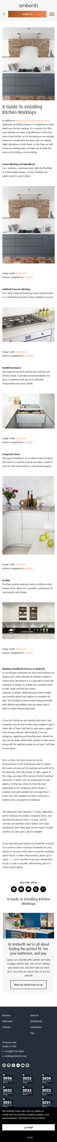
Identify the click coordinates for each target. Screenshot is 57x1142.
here (25, 1118)
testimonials (36, 1021)
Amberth (29, 277)
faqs (32, 1032)
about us (34, 1015)
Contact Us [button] (27, 14)
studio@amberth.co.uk (16, 1056)
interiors (6, 1027)
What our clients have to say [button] (28, 984)
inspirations (36, 1027)
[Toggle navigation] (52, 14)
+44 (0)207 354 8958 (14, 1051)
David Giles (21, 273)
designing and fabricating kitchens (32, 120)
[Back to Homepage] (9, 1079)
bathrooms (7, 1021)
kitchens (6, 1015)
